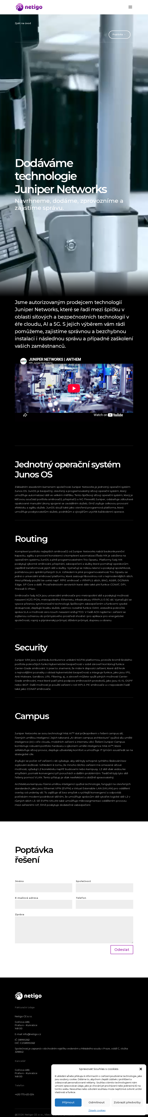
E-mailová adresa (26, 897)
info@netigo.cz (32, 1034)
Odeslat (121, 949)
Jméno (19, 881)
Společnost (83, 881)
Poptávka (118, 34)
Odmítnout (97, 1102)
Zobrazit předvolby (127, 1102)
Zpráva (19, 914)
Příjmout (68, 1102)
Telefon (81, 897)
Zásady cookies (96, 1110)
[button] (141, 1069)
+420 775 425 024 (24, 1094)
